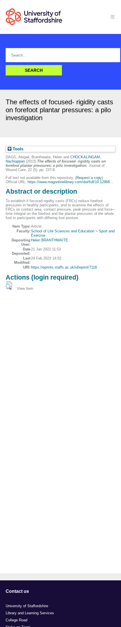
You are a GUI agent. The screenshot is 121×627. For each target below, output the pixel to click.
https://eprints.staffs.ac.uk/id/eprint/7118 (64, 267)
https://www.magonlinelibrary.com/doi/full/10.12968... (70, 182)
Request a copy (89, 178)
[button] (9, 285)
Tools (17, 149)
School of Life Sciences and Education (62, 231)
